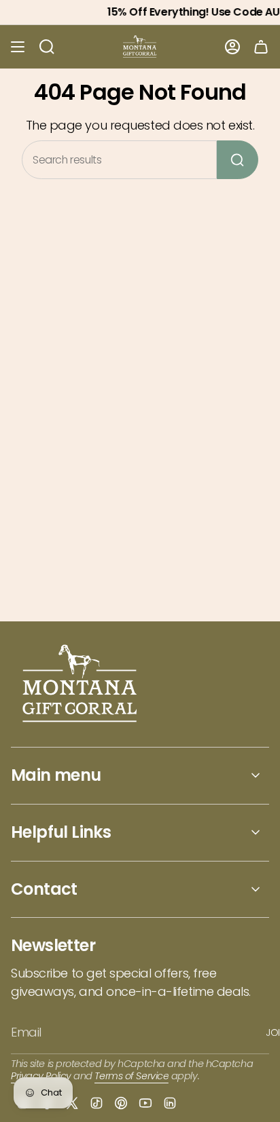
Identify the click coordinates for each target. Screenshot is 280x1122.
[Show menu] (17, 46)
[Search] (237, 159)
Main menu (56, 775)
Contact (44, 889)
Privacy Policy (41, 1076)
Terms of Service (131, 1076)
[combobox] (119, 159)
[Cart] (261, 46)
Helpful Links (61, 832)
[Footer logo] (80, 685)
